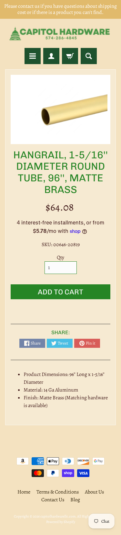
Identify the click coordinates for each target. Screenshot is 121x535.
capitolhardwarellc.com (58, 516)
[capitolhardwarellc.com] (60, 33)
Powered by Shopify (60, 521)
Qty (60, 257)
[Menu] (33, 56)
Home (23, 491)
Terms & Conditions (57, 491)
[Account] (51, 56)
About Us (94, 491)
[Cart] (70, 56)
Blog (75, 499)
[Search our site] (89, 56)
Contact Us (52, 499)
